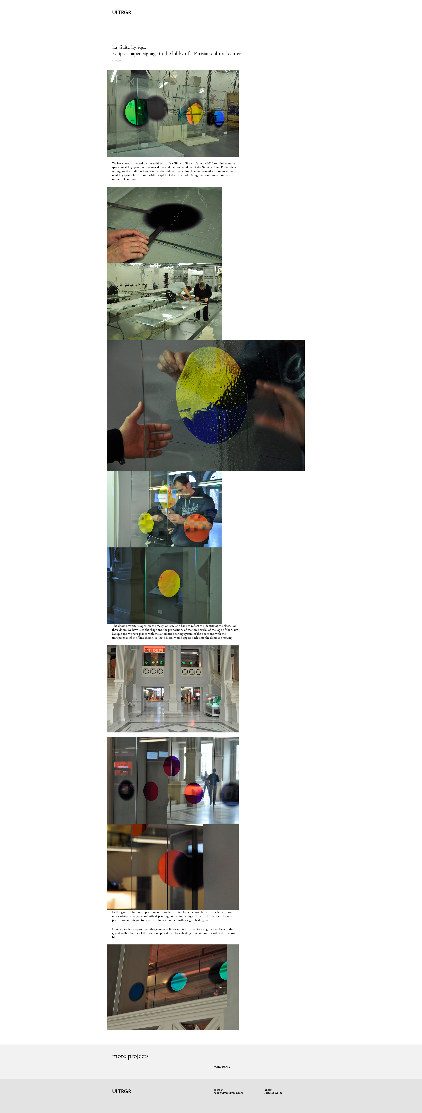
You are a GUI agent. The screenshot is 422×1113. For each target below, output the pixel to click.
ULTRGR (121, 13)
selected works (273, 1093)
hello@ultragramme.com (228, 1093)
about (267, 1090)
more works (222, 1067)
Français (117, 60)
